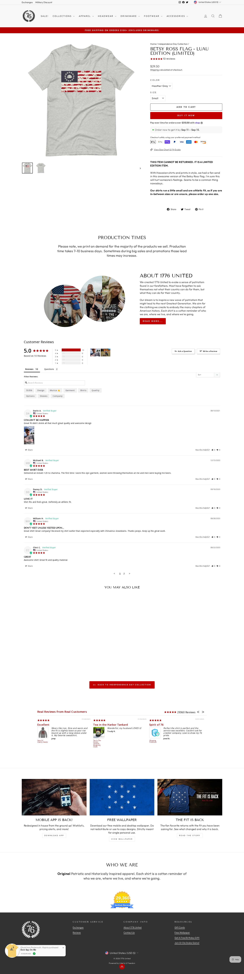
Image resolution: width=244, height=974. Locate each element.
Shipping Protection (153, 741)
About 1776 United (133, 927)
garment (70, 390)
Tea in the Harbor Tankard (110, 724)
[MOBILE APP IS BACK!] (54, 797)
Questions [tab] (49, 369)
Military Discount (43, 2)
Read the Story (189, 835)
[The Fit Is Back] (189, 797)
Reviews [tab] (29, 369)
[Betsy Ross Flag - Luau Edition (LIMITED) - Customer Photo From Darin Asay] (95, 352)
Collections (62, 16)
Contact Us (129, 932)
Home (153, 44)
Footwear (152, 16)
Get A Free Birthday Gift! (187, 937)
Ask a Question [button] (185, 351)
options (30, 396)
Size (153, 92)
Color (155, 80)
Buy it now (186, 115)
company (58, 396)
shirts (83, 390)
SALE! (44, 16)
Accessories (176, 16)
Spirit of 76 (156, 724)
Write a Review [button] (210, 351)
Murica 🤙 (55, 390)
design (40, 390)
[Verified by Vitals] (34, 953)
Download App (54, 835)
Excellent (43, 724)
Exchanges (27, 2)
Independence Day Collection (173, 44)
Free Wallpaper (182, 932)
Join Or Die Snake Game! (187, 942)
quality (95, 390)
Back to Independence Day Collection (124, 685)
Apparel (85, 16)
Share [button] (30, 450)
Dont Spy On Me (28, 950)
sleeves (43, 396)
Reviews (77, 932)
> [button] (129, 573)
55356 (29, 390)
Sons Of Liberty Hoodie (42, 741)
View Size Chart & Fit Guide (167, 149)
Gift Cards (180, 927)
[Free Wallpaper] (122, 797)
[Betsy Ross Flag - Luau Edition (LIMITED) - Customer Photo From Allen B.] (105, 352)
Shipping (154, 69)
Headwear (106, 16)
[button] (213, 450)
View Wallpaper (122, 839)
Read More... (153, 321)
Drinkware (129, 16)
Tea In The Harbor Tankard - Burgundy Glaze (97, 744)
